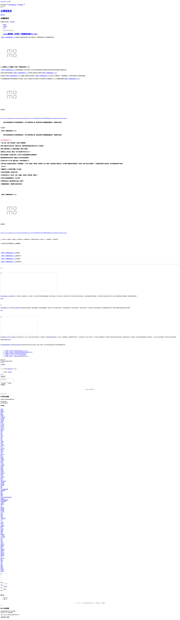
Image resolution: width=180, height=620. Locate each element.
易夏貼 (2, 421)
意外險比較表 (3, 481)
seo (1, 556)
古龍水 (2, 564)
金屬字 (2, 517)
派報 (1, 513)
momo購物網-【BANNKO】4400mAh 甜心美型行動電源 (14, 354)
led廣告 (2, 522)
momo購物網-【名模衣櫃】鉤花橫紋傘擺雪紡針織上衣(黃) (15, 353)
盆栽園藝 (2, 485)
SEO (1, 505)
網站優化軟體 (3, 501)
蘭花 (1, 487)
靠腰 (1, 491)
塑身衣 (2, 298)
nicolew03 (3, 362)
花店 (1, 506)
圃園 (1, 566)
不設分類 (12, 21)
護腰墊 (2, 494)
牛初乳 (2, 475)
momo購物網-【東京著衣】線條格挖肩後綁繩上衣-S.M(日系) (15, 350)
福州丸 (2, 443)
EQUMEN (2, 570)
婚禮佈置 (2, 509)
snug (1, 268)
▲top (2, 374)
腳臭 (1, 413)
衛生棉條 (2, 553)
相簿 (4, 24)
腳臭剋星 (11, 296)
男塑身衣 (16, 307)
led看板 (2, 524)
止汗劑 (2, 423)
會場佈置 (2, 510)
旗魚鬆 (50, 337)
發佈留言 (3, 384)
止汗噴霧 (2, 425)
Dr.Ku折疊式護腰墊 (4, 489)
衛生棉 (3, 344)
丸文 (7, 337)
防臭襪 (2, 415)
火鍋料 (2, 442)
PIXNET (79, 603)
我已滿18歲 (3, 617)
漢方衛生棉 (17, 344)
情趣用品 (2, 545)
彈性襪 (2, 531)
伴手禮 (2, 435)
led (1, 520)
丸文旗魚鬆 (3, 537)
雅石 (1, 486)
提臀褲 (2, 571)
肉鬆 (1, 433)
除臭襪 (3, 296)
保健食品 (2, 471)
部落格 (5, 26)
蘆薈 (1, 559)
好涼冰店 (2, 418)
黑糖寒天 (2, 498)
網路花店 (2, 507)
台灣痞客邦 (6, 11)
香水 (1, 563)
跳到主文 (3, 14)
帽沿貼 (2, 410)
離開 (8, 617)
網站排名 (2, 503)
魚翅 (1, 446)
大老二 (2, 539)
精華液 (2, 560)
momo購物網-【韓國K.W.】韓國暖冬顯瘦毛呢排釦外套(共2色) (15, 356)
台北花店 (2, 511)
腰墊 (1, 493)
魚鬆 (1, 310)
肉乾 (1, 438)
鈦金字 (2, 523)
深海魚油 (2, 477)
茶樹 (1, 562)
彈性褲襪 (2, 534)
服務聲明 (103, 603)
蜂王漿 (2, 474)
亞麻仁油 (2, 473)
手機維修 (2, 550)
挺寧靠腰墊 (3, 490)
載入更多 (3, 376)
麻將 (1, 538)
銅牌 (1, 515)
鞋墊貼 (2, 426)
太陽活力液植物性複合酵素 (6, 497)
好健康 (2, 470)
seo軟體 (2, 502)
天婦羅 (2, 441)
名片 (4, 28)
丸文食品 (12, 337)
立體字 (2, 514)
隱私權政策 (98, 603)
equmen (8, 307)
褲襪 (1, 533)
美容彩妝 (10, 372)
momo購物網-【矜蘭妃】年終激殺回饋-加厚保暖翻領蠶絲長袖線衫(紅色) (17, 352)
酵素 (1, 478)
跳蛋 (1, 547)
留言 (12, 368)
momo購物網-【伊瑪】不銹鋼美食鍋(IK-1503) (20, 34)
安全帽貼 (2, 419)
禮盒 (10, 339)
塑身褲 (2, 568)
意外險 (2, 479)
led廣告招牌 (3, 518)
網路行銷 (2, 555)
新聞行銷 (2, 558)
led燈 (2, 519)
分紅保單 (2, 482)
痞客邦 (9, 368)
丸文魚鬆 (2, 535)
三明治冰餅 (3, 417)
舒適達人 (9, 344)
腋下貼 (2, 422)
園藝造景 (2, 483)
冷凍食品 (2, 445)
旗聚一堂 (2, 429)
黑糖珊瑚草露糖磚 (4, 499)
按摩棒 (2, 546)
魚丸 (1, 439)
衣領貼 (2, 409)
